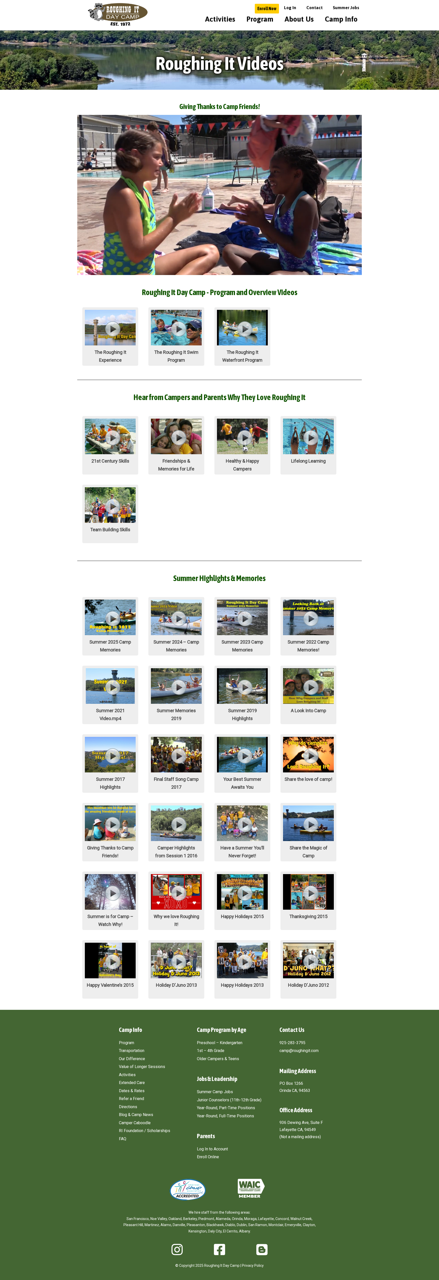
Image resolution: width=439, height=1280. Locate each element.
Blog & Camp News (136, 1114)
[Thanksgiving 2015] (308, 908)
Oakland (175, 1219)
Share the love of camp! (308, 779)
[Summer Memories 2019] (176, 702)
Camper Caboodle (135, 1122)
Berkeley (190, 1219)
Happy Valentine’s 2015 (110, 985)
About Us (299, 19)
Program (259, 19)
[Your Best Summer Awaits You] (242, 770)
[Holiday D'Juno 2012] (308, 976)
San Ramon (257, 1225)
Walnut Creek (301, 1219)
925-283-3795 (292, 1042)
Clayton (309, 1225)
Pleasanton (196, 1225)
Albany (244, 1231)
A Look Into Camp (308, 710)
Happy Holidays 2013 (242, 985)
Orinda (237, 1219)
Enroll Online (208, 1156)
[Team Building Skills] (110, 521)
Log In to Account (212, 1149)
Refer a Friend (131, 1098)
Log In (290, 7)
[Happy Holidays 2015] (242, 908)
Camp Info (341, 19)
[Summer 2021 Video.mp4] (110, 702)
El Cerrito (230, 1231)
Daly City (215, 1231)
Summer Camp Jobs (215, 1091)
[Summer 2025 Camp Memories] (110, 633)
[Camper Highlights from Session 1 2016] (176, 839)
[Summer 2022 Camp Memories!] (308, 633)
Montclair (276, 1225)
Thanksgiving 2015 (308, 916)
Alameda (223, 1219)
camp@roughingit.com (299, 1050)
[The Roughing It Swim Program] (176, 343)
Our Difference (132, 1058)
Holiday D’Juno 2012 (308, 985)
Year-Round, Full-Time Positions (225, 1116)
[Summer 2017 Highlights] (110, 770)
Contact (314, 7)
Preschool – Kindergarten (219, 1042)
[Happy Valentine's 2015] (110, 976)
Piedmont (206, 1219)
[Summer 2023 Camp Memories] (242, 633)
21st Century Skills (110, 461)
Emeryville (293, 1225)
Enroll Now (266, 8)
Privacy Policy (253, 1265)
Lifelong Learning (308, 461)
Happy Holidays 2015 (242, 916)
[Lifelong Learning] (308, 452)
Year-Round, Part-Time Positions (226, 1107)
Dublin (242, 1225)
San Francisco (138, 1219)
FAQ (122, 1138)
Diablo (230, 1225)
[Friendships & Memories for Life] (176, 452)
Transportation (131, 1050)
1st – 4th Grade (210, 1050)
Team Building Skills (110, 529)
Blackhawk (215, 1225)
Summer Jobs (346, 7)
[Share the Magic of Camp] (308, 839)
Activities (220, 19)
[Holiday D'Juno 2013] (176, 976)
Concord (282, 1219)
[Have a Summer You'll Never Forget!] (242, 839)
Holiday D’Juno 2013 (176, 985)
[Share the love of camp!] (308, 770)
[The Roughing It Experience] (110, 343)
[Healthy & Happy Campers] (242, 452)
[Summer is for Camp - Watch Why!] (110, 908)
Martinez (152, 1225)
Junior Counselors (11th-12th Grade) (229, 1100)
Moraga (250, 1219)
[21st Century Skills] (110, 452)
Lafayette (266, 1219)
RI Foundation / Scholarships (144, 1130)
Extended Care (132, 1082)
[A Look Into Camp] (308, 702)
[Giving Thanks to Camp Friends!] (110, 839)
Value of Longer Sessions (142, 1066)
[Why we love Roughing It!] (176, 908)
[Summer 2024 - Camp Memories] (176, 633)
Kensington (198, 1231)
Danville (179, 1225)
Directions (128, 1106)
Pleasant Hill (133, 1225)
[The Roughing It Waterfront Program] (242, 343)
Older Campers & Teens (218, 1058)
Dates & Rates (132, 1090)
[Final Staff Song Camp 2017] (176, 770)
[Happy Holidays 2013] (242, 976)
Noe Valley (158, 1219)
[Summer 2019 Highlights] (242, 702)
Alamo (166, 1225)
